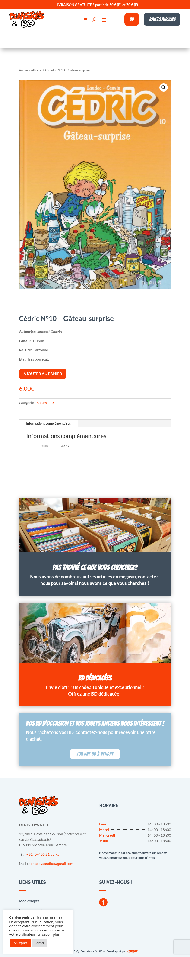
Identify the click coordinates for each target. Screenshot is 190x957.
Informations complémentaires (48, 423)
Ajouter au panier (42, 373)
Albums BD (38, 70)
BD (132, 19)
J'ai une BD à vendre (95, 754)
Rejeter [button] (39, 943)
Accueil (23, 70)
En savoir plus (48, 934)
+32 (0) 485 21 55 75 (42, 854)
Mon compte (29, 901)
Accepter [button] (20, 943)
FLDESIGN (132, 951)
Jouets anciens (162, 19)
